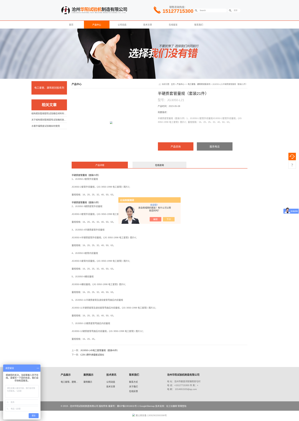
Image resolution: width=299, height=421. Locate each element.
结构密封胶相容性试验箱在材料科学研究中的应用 (49, 113)
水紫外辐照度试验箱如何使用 (45, 126)
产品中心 (96, 24)
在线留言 (173, 24)
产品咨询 (176, 146)
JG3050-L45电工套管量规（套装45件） (99, 350)
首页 (71, 24)
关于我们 (133, 386)
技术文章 (147, 24)
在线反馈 (133, 391)
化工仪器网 (171, 406)
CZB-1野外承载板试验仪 (92, 354)
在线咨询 (159, 165)
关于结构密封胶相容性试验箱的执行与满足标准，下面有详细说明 (49, 119)
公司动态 (122, 24)
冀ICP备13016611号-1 (128, 406)
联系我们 (198, 24)
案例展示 (87, 382)
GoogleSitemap (147, 406)
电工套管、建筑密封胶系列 (49, 87)
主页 (173, 84)
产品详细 (99, 165)
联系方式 (133, 382)
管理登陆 (182, 406)
